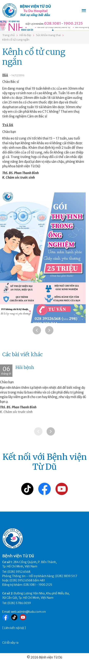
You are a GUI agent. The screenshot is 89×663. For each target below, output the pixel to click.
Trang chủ (8, 35)
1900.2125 (73, 23)
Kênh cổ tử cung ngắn (15, 39)
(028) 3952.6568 (18, 572)
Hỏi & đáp (25, 35)
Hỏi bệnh (25, 367)
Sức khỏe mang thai (48, 35)
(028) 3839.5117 (66, 576)
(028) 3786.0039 (19, 603)
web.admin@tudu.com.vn (28, 612)
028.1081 (52, 23)
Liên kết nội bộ (14, 628)
